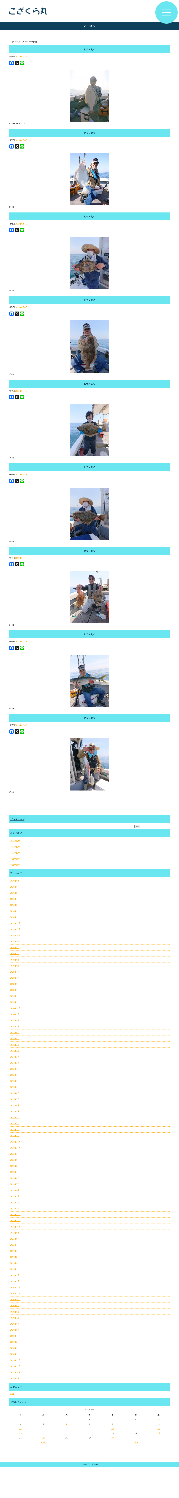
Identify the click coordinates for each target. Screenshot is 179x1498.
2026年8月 (14, 880)
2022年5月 (14, 1184)
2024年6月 (14, 1032)
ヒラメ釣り (89, 49)
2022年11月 (15, 1147)
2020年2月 (14, 1348)
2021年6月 (14, 1251)
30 (113, 1437)
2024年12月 (15, 996)
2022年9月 (14, 1159)
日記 (12, 1393)
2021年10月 (15, 1226)
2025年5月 (14, 965)
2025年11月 (15, 929)
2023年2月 (14, 1129)
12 (20, 1428)
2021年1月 (14, 1281)
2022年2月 (14, 1202)
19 (20, 1433)
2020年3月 (14, 1341)
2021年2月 (14, 1275)
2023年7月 (14, 1099)
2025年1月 (14, 989)
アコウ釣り (15, 840)
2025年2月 (14, 983)
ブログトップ (17, 819)
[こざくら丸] (89, 11)
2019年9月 (14, 1378)
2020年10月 (15, 1299)
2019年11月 (15, 1366)
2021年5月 (14, 1257)
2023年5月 (14, 1111)
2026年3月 (14, 905)
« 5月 (43, 1442)
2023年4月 (14, 1117)
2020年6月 (14, 1323)
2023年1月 (14, 1135)
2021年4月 (14, 1263)
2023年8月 (14, 1093)
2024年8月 (14, 1020)
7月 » (135, 1442)
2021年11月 (15, 1220)
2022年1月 (14, 1208)
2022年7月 (14, 1172)
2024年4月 (14, 1044)
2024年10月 (15, 1008)
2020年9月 (14, 1305)
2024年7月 (14, 1026)
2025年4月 (14, 971)
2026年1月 (14, 917)
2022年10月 (15, 1153)
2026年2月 (14, 911)
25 (159, 1433)
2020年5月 (14, 1329)
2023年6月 (14, 1105)
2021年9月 (14, 1232)
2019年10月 (15, 1372)
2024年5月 (14, 1038)
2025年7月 (14, 953)
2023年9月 (14, 1087)
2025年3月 (14, 977)
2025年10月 (15, 935)
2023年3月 (14, 1123)
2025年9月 (14, 941)
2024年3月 (14, 1050)
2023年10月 (15, 1081)
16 (113, 1428)
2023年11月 (15, 1074)
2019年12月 (15, 1360)
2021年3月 (14, 1269)
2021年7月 (14, 1244)
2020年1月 (14, 1354)
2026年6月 (14, 886)
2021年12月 (15, 1214)
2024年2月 (14, 1056)
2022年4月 (14, 1190)
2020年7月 (14, 1317)
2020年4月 (14, 1335)
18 (159, 1428)
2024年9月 (14, 1014)
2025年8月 (14, 947)
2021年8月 (14, 1238)
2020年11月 (15, 1293)
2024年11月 (15, 1002)
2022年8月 (14, 1166)
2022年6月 (14, 1178)
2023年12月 (15, 1068)
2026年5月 (14, 892)
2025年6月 (14, 959)
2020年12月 (15, 1287)
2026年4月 (14, 899)
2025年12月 (15, 923)
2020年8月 (14, 1311)
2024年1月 (14, 1062)
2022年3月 (14, 1196)
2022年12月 (15, 1141)
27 (43, 1437)
